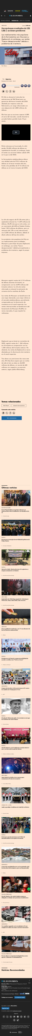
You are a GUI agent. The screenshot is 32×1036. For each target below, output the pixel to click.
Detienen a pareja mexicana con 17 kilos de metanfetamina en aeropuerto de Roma (13, 837)
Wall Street (6, 405)
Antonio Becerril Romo (7, 783)
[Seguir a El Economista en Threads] (14, 1020)
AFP (3, 694)
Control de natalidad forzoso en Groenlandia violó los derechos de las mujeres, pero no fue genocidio (16, 867)
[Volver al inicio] (16, 981)
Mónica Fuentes (6, 724)
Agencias (8, 79)
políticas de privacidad (17, 1010)
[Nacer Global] (24, 994)
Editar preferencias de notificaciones (9, 990)
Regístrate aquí (5, 1008)
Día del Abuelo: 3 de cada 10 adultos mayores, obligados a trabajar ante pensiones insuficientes (15, 897)
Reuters (4, 872)
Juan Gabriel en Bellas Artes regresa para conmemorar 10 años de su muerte (13, 778)
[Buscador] (4, 15)
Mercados (4, 25)
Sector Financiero (6, 507)
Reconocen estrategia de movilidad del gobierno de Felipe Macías (16, 540)
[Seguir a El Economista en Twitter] (7, 1016)
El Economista (13, 983)
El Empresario (20, 983)
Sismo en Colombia (24, 20)
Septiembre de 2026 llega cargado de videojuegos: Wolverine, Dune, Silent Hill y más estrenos (15, 599)
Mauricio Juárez (6, 813)
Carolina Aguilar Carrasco (7, 962)
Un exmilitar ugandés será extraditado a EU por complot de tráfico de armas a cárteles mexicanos (15, 926)
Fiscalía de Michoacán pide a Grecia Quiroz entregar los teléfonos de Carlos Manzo (16, 718)
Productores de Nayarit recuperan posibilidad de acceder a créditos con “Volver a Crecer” (15, 659)
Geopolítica (4, 686)
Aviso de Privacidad (13, 988)
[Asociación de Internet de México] (20, 1032)
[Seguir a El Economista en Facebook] (3, 1016)
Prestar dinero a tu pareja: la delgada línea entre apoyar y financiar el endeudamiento (15, 956)
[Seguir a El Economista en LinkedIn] (10, 1016)
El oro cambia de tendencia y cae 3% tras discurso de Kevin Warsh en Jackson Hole (16, 629)
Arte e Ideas (4, 597)
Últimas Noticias (5, 20)
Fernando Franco (6, 902)
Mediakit (9, 986)
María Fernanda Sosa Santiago (8, 575)
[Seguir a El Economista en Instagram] (21, 1016)
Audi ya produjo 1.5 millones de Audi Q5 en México (15, 807)
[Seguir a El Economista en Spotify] (17, 1016)
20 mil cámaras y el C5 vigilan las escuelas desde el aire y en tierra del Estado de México (15, 748)
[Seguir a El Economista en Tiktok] (17, 1020)
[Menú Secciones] (1, 15)
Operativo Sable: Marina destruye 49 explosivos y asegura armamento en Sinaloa (15, 570)
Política (3, 537)
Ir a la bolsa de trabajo (20, 997)
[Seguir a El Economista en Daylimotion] (24, 1016)
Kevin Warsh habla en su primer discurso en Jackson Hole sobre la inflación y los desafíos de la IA (15, 511)
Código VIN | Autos (6, 805)
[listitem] (4, 86)
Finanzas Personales (6, 894)
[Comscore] (13, 1032)
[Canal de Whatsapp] (29, 889)
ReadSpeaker (17, 86)
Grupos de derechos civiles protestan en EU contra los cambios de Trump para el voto (16, 689)
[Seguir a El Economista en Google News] (28, 1016)
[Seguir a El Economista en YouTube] (14, 1016)
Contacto (4, 989)
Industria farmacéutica (19, 405)
